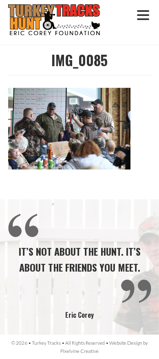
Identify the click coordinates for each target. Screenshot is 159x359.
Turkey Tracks (59, 22)
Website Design (125, 343)
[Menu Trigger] (143, 14)
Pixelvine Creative (79, 351)
